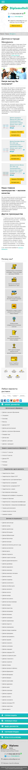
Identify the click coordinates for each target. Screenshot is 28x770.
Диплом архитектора (7, 529)
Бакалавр (4, 418)
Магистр (4, 421)
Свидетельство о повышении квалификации (13, 501)
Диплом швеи (6, 687)
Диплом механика (7, 614)
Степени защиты (11, 715)
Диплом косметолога (7, 583)
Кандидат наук (6, 434)
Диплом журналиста (7, 567)
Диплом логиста (6, 592)
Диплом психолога (7, 643)
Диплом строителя (7, 662)
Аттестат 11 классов (7, 452)
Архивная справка (7, 514)
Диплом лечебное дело (8, 586)
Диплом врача (6, 551)
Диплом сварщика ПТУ (8, 652)
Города (7, 34)
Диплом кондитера (7, 579)
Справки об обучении (8, 498)
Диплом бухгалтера (7, 538)
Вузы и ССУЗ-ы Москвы (13, 737)
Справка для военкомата (9, 508)
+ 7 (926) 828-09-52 (16, 14)
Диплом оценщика (7, 617)
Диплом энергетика (7, 706)
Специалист (5, 415)
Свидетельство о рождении (9, 482)
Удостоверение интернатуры (9, 492)
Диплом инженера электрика (10, 573)
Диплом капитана (7, 576)
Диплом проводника (7, 633)
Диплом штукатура (7, 690)
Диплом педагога (7, 624)
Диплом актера (6, 526)
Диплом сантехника (7, 646)
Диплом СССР (6, 425)
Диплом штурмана (7, 693)
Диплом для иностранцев (9, 428)
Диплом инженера (7, 570)
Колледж (4, 461)
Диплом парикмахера (8, 620)
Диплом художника (7, 684)
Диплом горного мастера (9, 557)
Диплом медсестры (7, 608)
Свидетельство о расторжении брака (12, 479)
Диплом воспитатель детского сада (11, 545)
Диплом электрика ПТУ (8, 703)
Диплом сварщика (7, 649)
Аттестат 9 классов (7, 455)
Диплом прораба (6, 639)
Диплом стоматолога (7, 658)
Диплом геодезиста (7, 554)
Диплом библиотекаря (8, 535)
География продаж (12, 732)
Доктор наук (5, 437)
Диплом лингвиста (7, 589)
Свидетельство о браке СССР (10, 476)
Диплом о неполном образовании (11, 431)
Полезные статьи (11, 721)
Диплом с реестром (7, 440)
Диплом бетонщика (7, 532)
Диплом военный (6, 541)
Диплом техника (6, 665)
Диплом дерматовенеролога (9, 560)
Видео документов (11, 726)
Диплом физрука (6, 677)
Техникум (4, 465)
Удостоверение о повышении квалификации (14, 505)
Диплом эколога (6, 696)
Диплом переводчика (8, 627)
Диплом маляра (6, 595)
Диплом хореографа (7, 681)
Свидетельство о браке (8, 473)
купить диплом (15, 55)
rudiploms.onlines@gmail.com (18, 21)
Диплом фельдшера (7, 674)
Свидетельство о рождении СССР (11, 486)
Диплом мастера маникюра (9, 601)
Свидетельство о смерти (8, 489)
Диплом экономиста (7, 700)
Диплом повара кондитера (9, 630)
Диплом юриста (6, 709)
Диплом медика (6, 605)
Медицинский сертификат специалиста (12, 495)
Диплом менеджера (7, 611)
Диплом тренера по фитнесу (9, 668)
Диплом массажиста (7, 598)
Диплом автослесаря (7, 522)
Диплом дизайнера (7, 564)
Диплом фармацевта (7, 671)
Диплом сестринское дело (9, 655)
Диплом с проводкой (7, 444)
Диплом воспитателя (7, 548)
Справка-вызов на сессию (9, 511)
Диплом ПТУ (5, 458)
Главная (2, 34)
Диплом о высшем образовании (10, 412)
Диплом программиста (8, 636)
